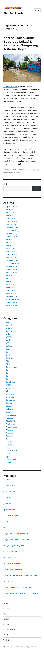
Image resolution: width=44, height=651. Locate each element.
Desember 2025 (12, 227)
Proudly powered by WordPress (26, 647)
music (8, 412)
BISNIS (9, 340)
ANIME (9, 328)
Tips (7, 457)
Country (9, 349)
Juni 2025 (10, 242)
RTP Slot (7, 480)
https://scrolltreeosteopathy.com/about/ (20, 575)
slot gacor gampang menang (15, 545)
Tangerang (17, 172)
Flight (8, 364)
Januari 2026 (11, 224)
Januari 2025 (11, 257)
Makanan (10, 409)
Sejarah (9, 445)
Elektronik (10, 358)
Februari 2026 (12, 221)
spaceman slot (9, 509)
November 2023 (12, 299)
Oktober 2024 (11, 266)
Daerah (9, 352)
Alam (8, 322)
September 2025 (13, 236)
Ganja (8, 379)
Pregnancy (10, 433)
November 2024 (12, 263)
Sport (8, 454)
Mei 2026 (10, 216)
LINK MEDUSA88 (10, 515)
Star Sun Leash (13, 13)
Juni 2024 (10, 278)
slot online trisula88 (12, 557)
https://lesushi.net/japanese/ (15, 533)
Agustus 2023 (11, 305)
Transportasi (11, 460)
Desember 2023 (12, 296)
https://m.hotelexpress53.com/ (16, 539)
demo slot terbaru (11, 551)
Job (7, 391)
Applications (11, 331)
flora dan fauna (12, 367)
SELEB (8, 448)
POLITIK (9, 430)
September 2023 (12, 302)
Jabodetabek (8, 172)
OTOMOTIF (10, 421)
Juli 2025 (9, 239)
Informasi (10, 388)
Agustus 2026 (11, 207)
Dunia (8, 355)
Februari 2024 (11, 290)
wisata (8, 463)
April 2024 (10, 284)
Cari (5, 184)
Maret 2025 (10, 251)
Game (8, 370)
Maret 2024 (10, 287)
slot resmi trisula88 (11, 563)
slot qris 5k (8, 581)
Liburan (9, 406)
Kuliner (9, 403)
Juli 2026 (9, 210)
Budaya (9, 346)
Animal (9, 325)
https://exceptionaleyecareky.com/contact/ (21, 593)
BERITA (9, 337)
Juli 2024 (9, 275)
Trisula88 (7, 521)
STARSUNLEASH (10, 86)
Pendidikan (10, 424)
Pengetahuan (11, 427)
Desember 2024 (12, 260)
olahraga (9, 418)
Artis (8, 334)
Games (8, 373)
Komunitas (10, 400)
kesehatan (10, 397)
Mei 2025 (9, 245)
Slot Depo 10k (9, 486)
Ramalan (9, 436)
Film (7, 361)
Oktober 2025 (11, 233)
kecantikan (10, 394)
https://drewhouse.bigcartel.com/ (17, 587)
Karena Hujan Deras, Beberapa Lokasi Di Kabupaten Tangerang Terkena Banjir (20, 43)
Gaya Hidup (10, 382)
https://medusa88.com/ (13, 569)
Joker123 (7, 504)
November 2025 (12, 230)
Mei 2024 (9, 281)
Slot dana (7, 498)
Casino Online (9, 492)
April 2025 (10, 248)
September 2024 (13, 269)
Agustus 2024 (11, 272)
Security (9, 442)
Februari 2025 (11, 254)
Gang (8, 376)
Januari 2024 (11, 293)
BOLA (8, 343)
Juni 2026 (10, 213)
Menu (37, 10)
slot (5, 527)
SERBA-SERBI (11, 451)
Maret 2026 (10, 218)
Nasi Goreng (11, 415)
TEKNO (6, 640)
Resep (8, 439)
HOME (14, 170)
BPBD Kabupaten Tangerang (29, 170)
